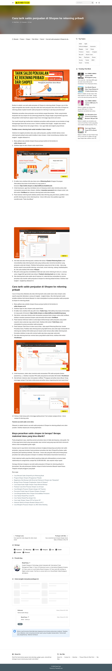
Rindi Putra (16, 22)
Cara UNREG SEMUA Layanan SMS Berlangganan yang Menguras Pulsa (90, 75)
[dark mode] (96, 2)
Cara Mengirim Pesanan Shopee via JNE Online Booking (30, 504)
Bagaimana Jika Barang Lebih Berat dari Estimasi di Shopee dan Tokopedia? (36, 480)
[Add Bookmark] (30, 22)
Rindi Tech (58, 666)
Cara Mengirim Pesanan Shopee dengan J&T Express (30, 489)
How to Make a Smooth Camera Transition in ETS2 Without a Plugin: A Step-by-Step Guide (29, 585)
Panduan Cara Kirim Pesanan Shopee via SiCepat (29, 486)
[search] (92, 2)
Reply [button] (20, 624)
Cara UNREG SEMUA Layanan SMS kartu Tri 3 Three (91, 102)
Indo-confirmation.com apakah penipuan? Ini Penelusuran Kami (30, 599)
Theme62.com (59, 668)
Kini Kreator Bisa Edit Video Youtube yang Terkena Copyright (58, 592)
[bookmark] (99, 2)
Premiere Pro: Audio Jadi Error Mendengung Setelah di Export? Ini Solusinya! (30, 593)
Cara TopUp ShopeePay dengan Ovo (25, 498)
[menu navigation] (13, 2)
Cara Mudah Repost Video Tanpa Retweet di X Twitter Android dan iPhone (91, 89)
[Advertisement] (41, 55)
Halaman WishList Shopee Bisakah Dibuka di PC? (29, 502)
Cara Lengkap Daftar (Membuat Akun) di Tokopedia (57, 584)
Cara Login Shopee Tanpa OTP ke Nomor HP (27, 500)
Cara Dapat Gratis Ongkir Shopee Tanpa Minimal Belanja (30, 484)
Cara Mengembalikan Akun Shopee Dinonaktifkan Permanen (32, 493)
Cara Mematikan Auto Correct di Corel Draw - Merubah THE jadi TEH (91, 116)
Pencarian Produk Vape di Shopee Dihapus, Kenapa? (29, 491)
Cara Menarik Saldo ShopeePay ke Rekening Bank (29, 475)
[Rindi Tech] (22, 2)
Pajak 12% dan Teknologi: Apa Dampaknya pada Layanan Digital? (57, 600)
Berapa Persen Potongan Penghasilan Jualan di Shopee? (31, 482)
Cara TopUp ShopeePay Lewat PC (24, 495)
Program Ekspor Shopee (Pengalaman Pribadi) (27, 478)
